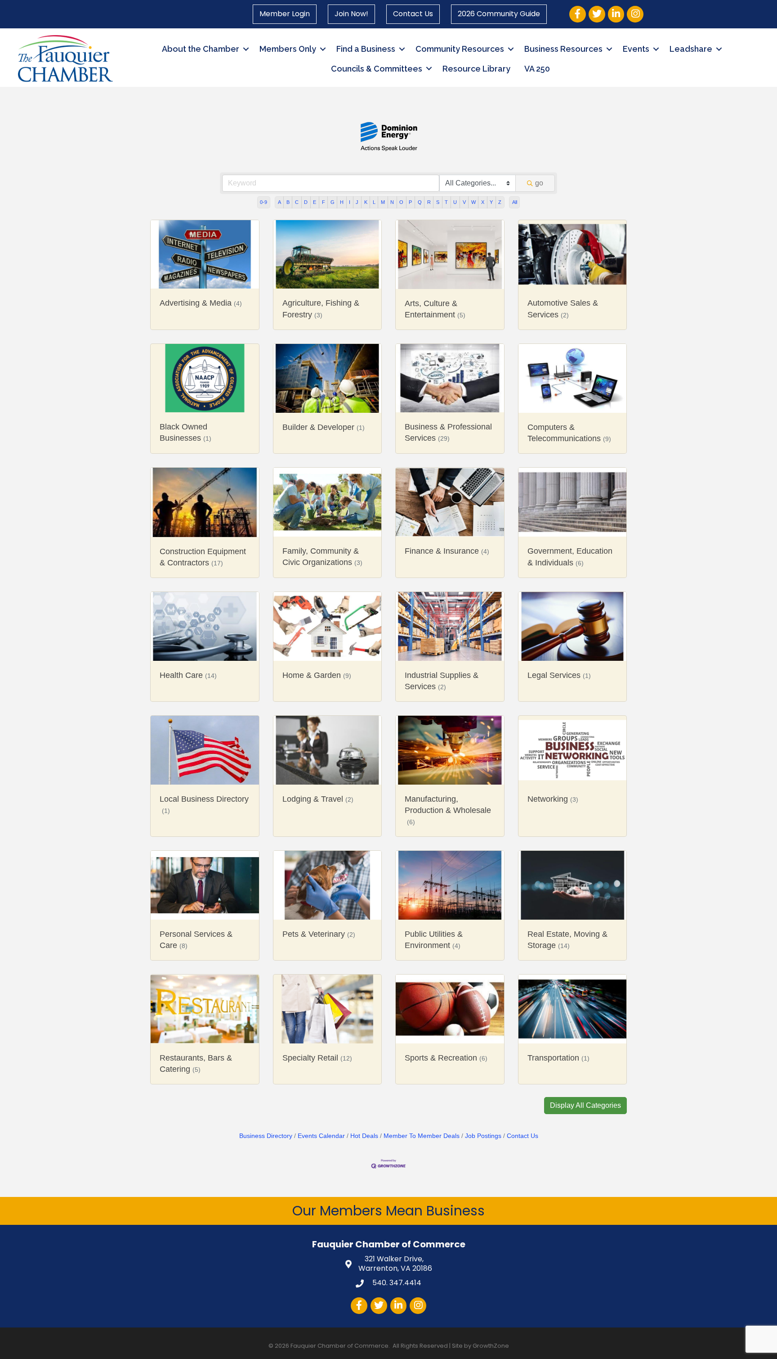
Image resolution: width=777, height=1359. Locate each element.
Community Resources (459, 49)
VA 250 (537, 68)
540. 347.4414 (396, 1283)
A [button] (279, 202)
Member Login (284, 14)
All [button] (514, 202)
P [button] (410, 202)
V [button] (464, 202)
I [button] (349, 202)
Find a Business (365, 49)
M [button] (383, 202)
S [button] (437, 202)
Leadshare (691, 49)
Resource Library (476, 68)
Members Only (287, 49)
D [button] (306, 202)
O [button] (401, 202)
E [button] (314, 202)
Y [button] (491, 202)
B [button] (288, 202)
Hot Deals (364, 1136)
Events (636, 49)
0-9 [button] (263, 202)
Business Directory (265, 1136)
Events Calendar (321, 1136)
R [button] (429, 202)
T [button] (446, 202)
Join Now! (351, 14)
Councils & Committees (376, 68)
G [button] (332, 202)
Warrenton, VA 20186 (395, 1264)
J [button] (357, 202)
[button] (585, 1105)
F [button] (323, 202)
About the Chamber (200, 49)
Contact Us (413, 14)
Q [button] (420, 202)
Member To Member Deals (422, 1136)
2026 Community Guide (499, 14)
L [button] (374, 202)
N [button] (392, 202)
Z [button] (499, 202)
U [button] (455, 202)
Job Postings (483, 1136)
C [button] (297, 202)
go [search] (539, 183)
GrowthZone (491, 1345)
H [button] (342, 202)
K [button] (365, 202)
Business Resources (563, 49)
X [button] (482, 202)
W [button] (473, 202)
